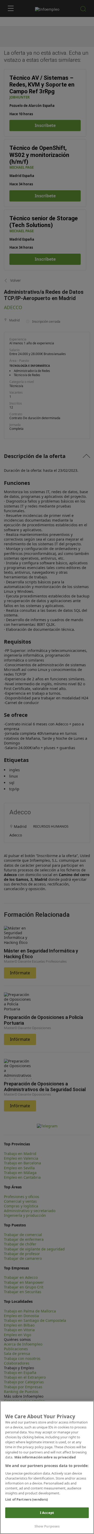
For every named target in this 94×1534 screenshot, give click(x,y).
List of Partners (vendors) (26, 1499)
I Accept (47, 1512)
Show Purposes (47, 1526)
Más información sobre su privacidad (45, 1457)
